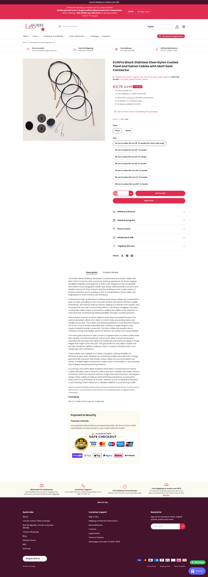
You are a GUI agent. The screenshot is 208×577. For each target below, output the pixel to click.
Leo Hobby (31, 566)
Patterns (106, 36)
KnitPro (115, 119)
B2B (24, 544)
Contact (92, 529)
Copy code (144, 11)
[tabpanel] (104, 342)
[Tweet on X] (122, 255)
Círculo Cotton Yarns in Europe (36, 521)
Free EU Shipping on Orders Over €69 (104, 2)
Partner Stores (29, 540)
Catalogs (94, 36)
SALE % (26, 36)
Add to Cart (160, 193)
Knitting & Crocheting (53, 36)
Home (25, 42)
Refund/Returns (96, 525)
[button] (183, 26)
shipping (130, 97)
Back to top (103, 502)
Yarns (34, 36)
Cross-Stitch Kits (76, 36)
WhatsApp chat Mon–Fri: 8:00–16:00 (104, 541)
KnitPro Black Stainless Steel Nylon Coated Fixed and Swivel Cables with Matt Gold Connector (42, 42)
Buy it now (148, 200)
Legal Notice (94, 533)
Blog (25, 536)
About (25, 516)
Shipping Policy (165, 566)
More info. (55, 494)
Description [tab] (91, 272)
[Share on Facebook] (127, 255)
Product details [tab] (110, 272)
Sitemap (26, 548)
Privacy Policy (151, 566)
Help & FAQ (93, 516)
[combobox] (95, 26)
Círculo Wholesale (31, 532)
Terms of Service (96, 537)
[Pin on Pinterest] (132, 255)
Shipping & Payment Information (103, 521)
